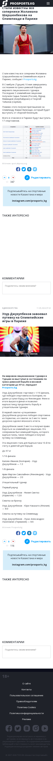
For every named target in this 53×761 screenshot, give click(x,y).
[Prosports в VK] (27, 728)
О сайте (26, 683)
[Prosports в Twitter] (18, 728)
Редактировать (41, 177)
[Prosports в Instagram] (36, 728)
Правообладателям (26, 701)
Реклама (26, 719)
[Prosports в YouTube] (45, 728)
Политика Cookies (26, 707)
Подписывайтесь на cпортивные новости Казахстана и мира (27, 195)
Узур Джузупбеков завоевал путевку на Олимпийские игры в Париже (24, 317)
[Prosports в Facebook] (9, 728)
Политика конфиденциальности (26, 713)
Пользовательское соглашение (26, 695)
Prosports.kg (30, 79)
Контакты (26, 689)
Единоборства (10, 308)
